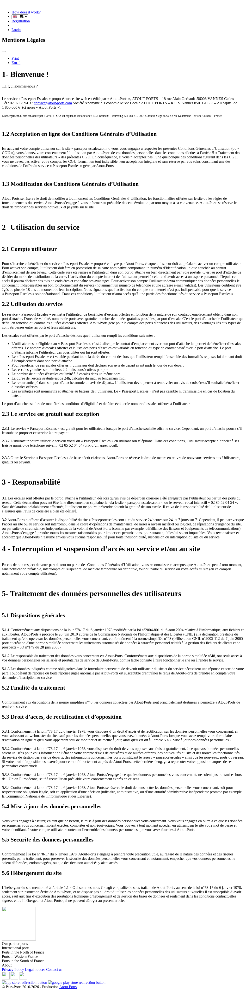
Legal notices (35, 969)
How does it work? (26, 12)
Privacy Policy (13, 969)
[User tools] (4, 51)
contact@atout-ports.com (53, 103)
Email (16, 63)
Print (15, 58)
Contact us (54, 969)
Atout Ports (68, 987)
